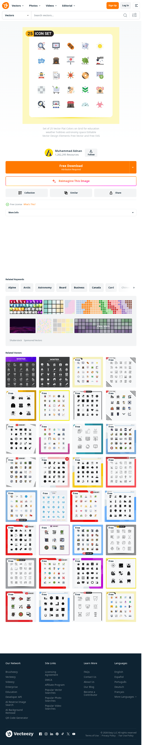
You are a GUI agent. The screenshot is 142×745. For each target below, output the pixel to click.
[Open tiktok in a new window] (62, 737)
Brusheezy (12, 671)
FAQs (85, 671)
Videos (50, 5)
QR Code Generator (11, 719)
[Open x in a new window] (68, 737)
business (79, 287)
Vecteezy (11, 676)
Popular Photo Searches (52, 699)
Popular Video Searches (52, 707)
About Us (87, 681)
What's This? (30, 204)
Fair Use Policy (126, 737)
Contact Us (88, 676)
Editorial (67, 5)
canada (96, 287)
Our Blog (87, 686)
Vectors (16, 5)
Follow (91, 154)
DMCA (47, 679)
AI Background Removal (14, 711)
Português (118, 681)
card (111, 287)
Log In (125, 5)
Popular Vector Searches (52, 691)
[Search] (125, 15)
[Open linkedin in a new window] (51, 737)
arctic (27, 287)
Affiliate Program (54, 684)
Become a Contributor (89, 693)
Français (117, 692)
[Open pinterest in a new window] (57, 737)
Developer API (14, 697)
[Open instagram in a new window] (46, 737)
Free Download (71, 167)
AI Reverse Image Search (16, 703)
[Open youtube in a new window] (73, 737)
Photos (33, 5)
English (116, 671)
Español (116, 676)
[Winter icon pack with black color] (21, 372)
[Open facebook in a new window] (40, 737)
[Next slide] (128, 287)
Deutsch (116, 686)
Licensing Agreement (50, 673)
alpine (12, 287)
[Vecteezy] (5, 5)
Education (11, 692)
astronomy (45, 287)
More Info (13, 212)
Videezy (10, 681)
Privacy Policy (109, 737)
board (62, 287)
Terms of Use (92, 737)
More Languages (121, 696)
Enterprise (12, 686)
